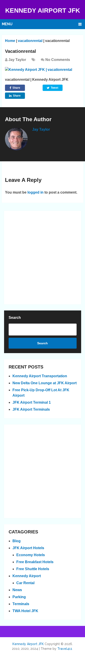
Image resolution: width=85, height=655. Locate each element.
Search (15, 317)
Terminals (20, 604)
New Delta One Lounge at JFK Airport (44, 383)
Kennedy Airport (26, 576)
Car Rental (25, 583)
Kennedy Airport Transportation (39, 376)
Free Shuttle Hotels (32, 569)
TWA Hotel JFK (25, 611)
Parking (19, 597)
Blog (16, 541)
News (17, 590)
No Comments (57, 60)
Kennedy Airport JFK (42, 10)
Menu (7, 24)
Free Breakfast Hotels (34, 562)
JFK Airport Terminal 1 (31, 402)
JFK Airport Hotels (28, 548)
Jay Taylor (17, 60)
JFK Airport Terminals (31, 409)
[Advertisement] (42, 257)
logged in (35, 192)
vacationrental (30, 41)
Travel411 (64, 648)
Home (10, 41)
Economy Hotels (30, 555)
